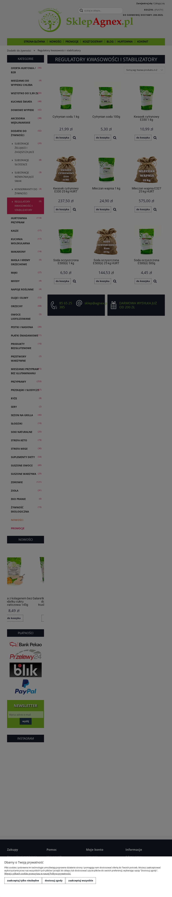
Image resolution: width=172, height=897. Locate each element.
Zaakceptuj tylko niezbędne (23, 880)
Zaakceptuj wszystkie (80, 880)
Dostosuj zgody (53, 880)
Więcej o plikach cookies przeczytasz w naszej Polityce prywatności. (37, 873)
